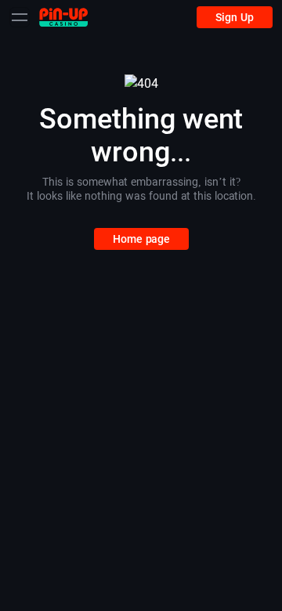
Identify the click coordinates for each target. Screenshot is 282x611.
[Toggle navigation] (19, 17)
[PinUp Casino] (63, 16)
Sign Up (234, 17)
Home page (141, 239)
